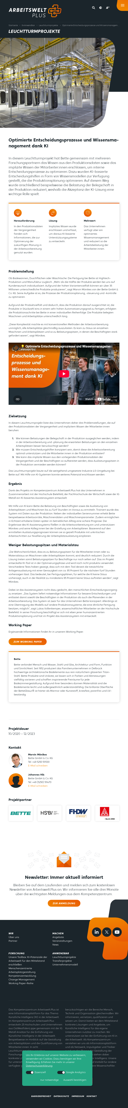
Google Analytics (75, 1072)
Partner (13, 941)
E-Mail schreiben (38, 766)
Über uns (14, 937)
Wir (11, 933)
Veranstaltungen (62, 941)
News (55, 945)
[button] (94, 8)
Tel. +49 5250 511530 (38, 762)
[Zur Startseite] (35, 11)
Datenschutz (61, 1096)
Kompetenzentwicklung (22, 976)
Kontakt (92, 1096)
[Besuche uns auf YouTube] (117, 932)
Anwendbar (60, 953)
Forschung (17, 953)
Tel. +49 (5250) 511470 (39, 782)
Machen (58, 933)
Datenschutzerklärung (39, 1066)
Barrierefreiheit (41, 1096)
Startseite (13, 25)
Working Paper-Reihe (21, 983)
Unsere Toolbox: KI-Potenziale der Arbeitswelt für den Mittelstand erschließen (28, 961)
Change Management (22, 980)
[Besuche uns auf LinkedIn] (96, 932)
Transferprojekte (62, 961)
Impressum (78, 1096)
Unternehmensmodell (65, 965)
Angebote (58, 937)
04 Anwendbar (28, 25)
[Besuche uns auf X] (106, 932)
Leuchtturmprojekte (48, 25)
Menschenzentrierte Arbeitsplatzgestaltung (22, 970)
